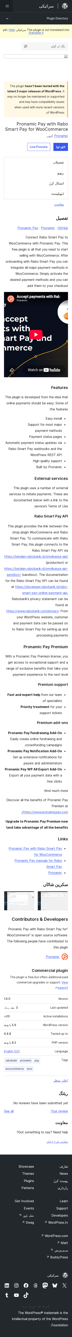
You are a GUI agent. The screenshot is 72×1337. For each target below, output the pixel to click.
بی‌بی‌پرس (59, 1250)
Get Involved (24, 1201)
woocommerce (15, 1068)
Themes (28, 1174)
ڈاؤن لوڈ (60, 147)
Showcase (26, 1166)
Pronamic (61, 136)
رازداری (63, 1188)
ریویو (60, 173)
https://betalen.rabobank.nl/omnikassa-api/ (36, 556)
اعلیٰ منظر (60, 1080)
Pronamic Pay (28, 228)
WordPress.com (54, 1236)
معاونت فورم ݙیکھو (57, 1141)
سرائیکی (53, 1275)
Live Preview (39, 147)
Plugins (29, 1181)
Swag (28, 1222)
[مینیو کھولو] (6, 6)
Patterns (27, 1188)
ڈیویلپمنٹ (57, 194)
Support (62, 1208)
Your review (59, 1111)
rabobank (11, 1060)
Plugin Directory (57, 18)
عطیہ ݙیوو (26, 1215)
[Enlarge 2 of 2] (29, 896)
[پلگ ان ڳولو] (26, 46)
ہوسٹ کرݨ (60, 1181)
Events (29, 1208)
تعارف (64, 1166)
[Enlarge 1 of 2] (63, 896)
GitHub (63, 228)
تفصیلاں (58, 162)
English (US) (12, 1051)
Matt (62, 1243)
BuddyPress (57, 1257)
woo (29, 1068)
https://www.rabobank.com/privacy (32, 611)
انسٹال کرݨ (56, 183)
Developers (59, 1215)
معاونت (59, 204)
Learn (64, 1201)
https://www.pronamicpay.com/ (45, 812)
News (64, 1174)
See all (9, 1111)
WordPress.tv (56, 1222)
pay (37, 1060)
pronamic (25, 1060)
